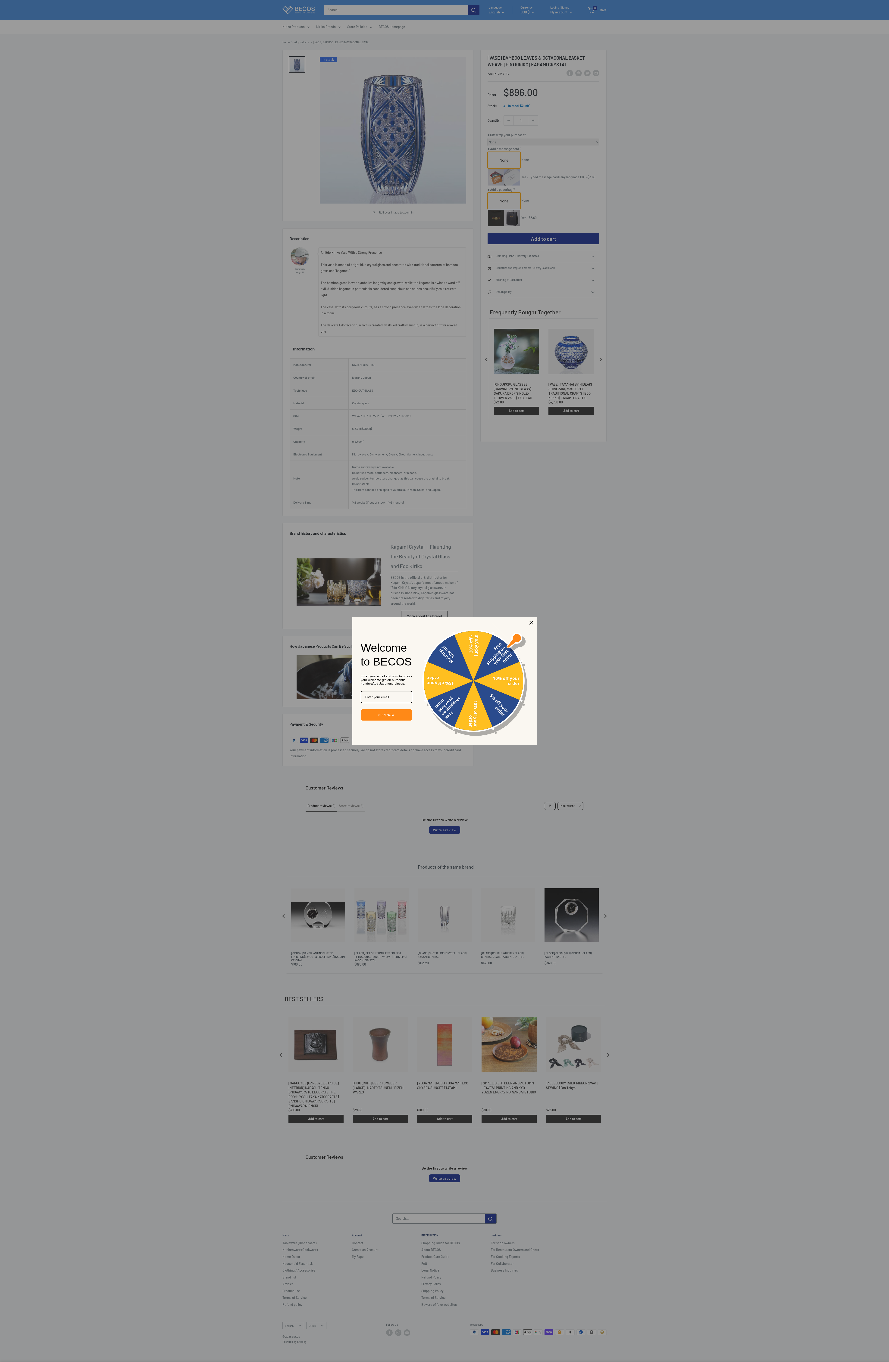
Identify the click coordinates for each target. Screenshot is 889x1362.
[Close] (531, 622)
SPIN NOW (386, 715)
